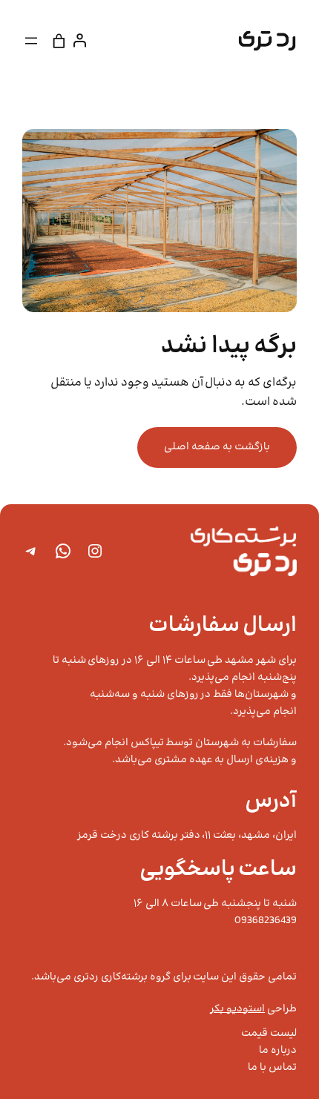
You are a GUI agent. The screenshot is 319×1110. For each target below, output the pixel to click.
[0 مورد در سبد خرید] (59, 40)
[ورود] (83, 40)
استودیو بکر (237, 1009)
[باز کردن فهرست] (31, 41)
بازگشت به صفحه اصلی (217, 447)
